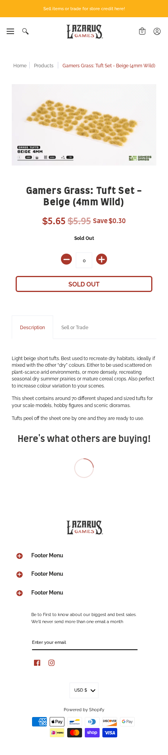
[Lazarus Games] (84, 31)
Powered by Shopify (84, 709)
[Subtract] (66, 259)
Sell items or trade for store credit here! (84, 8)
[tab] (32, 327)
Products (44, 65)
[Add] (101, 259)
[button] (10, 31)
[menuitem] (10, 31)
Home (20, 65)
